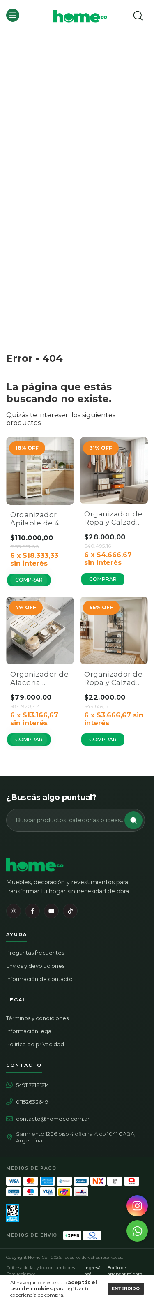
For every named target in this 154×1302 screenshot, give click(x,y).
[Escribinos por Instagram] (137, 1205)
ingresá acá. (93, 1271)
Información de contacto (39, 979)
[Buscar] (133, 820)
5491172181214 (32, 1085)
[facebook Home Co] (32, 911)
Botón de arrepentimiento (125, 1271)
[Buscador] (138, 15)
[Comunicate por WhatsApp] (137, 1231)
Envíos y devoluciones (35, 965)
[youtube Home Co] (51, 911)
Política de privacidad (35, 1044)
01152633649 (32, 1101)
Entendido (126, 1288)
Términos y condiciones (37, 1018)
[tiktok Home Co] (70, 911)
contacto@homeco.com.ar (53, 1118)
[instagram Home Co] (13, 911)
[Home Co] (35, 865)
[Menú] (14, 20)
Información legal (29, 1031)
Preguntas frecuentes (35, 952)
